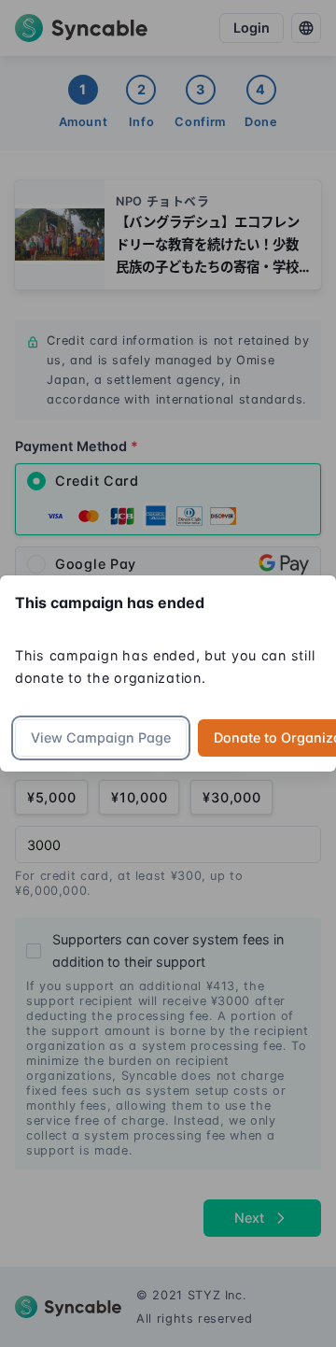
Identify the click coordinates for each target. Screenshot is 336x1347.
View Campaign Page (101, 737)
